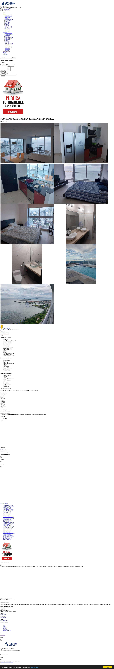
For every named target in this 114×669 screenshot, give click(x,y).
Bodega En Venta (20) (7, 507)
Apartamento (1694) (9, 34)
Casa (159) (7, 18)
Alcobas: (2, 71)
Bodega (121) (7, 35)
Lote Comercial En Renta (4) (8, 536)
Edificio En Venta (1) (7, 512)
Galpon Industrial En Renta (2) (8, 533)
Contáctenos (5, 54)
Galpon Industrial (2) (9, 43)
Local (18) (7, 25)
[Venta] (8, 67)
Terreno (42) (7, 30)
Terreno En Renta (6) (7, 539)
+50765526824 (6, 9)
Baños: (1, 72)
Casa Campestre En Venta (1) (8, 509)
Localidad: (2, 62)
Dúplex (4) (7, 40)
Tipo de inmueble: (3, 64)
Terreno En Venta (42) (7, 521)
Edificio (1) (7, 22)
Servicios (4, 52)
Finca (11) (7, 23)
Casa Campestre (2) (9, 37)
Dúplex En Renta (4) (7, 529)
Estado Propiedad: (3, 65)
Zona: (1, 63)
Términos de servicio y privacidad (6, 662)
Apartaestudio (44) (8, 33)
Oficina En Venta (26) (7, 519)
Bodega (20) (7, 17)
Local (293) (7, 44)
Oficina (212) (7, 48)
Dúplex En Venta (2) (7, 511)
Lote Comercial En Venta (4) (8, 518)
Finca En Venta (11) (6, 513)
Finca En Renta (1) (6, 532)
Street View (7, 328)
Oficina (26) (7, 28)
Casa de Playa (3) (8, 38)
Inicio (4, 12)
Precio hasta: (2, 74)
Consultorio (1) (8, 39)
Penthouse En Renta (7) (7, 538)
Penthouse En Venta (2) (7, 520)
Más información (34, 667)
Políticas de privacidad (7, 630)
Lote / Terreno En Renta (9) (8, 535)
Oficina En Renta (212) (7, 537)
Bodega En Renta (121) (7, 524)
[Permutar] (8, 69)
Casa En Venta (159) (7, 508)
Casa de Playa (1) (8, 20)
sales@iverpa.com (3, 620)
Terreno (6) (7, 50)
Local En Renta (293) (7, 534)
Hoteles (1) (7, 24)
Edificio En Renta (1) (7, 530)
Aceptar (107, 667)
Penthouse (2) (7, 29)
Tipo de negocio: (3, 70)
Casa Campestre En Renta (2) (8, 526)
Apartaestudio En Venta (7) (8, 505)
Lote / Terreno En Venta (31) (8, 517)
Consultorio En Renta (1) (7, 528)
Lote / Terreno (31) (8, 26)
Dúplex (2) (7, 21)
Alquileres (5, 32)
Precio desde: (2, 73)
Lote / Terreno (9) (8, 45)
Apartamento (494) (8, 16)
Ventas (4, 13)
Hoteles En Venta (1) (7, 514)
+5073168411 (8, 8)
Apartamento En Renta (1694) (8, 523)
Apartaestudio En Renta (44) (8, 522)
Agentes (4, 53)
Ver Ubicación (3, 449)
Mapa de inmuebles (6, 51)
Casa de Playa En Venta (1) (8, 510)
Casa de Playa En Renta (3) (8, 527)
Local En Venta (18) (6, 516)
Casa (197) (7, 36)
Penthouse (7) (7, 49)
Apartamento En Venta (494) (8, 506)
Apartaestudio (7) (8, 14)
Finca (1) (7, 42)
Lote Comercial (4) (8, 27)
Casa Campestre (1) (9, 19)
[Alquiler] (8, 68)
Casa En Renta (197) (7, 525)
